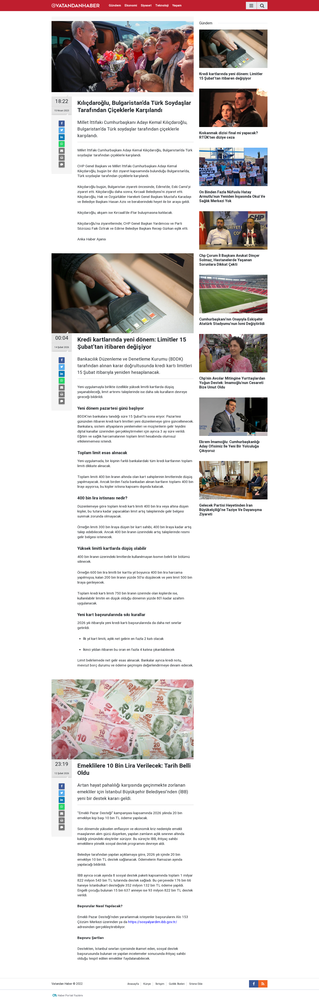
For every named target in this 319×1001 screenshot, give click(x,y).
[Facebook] (62, 123)
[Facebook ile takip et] (253, 984)
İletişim (159, 983)
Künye (147, 983)
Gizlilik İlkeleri (177, 983)
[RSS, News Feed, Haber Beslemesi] (262, 984)
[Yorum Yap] (62, 164)
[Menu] (251, 5)
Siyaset (146, 5)
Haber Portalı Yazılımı (70, 995)
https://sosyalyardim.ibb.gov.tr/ (152, 922)
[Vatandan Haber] (76, 5)
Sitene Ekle (196, 983)
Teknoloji (162, 5)
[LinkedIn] (62, 137)
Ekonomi (131, 5)
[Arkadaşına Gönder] (62, 151)
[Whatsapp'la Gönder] (62, 144)
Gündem (115, 5)
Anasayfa (133, 983)
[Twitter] (62, 130)
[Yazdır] (62, 158)
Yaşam (176, 5)
